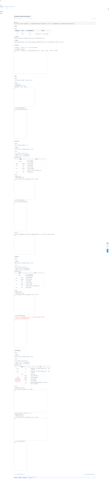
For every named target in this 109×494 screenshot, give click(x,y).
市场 (14, 6)
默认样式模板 (30, 80)
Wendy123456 (19, 18)
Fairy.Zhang (29, 18)
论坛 (8, 6)
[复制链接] (92, 18)
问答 (7, 6)
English (33, 477)
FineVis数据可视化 (48, 23)
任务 (12, 6)
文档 (4, 6)
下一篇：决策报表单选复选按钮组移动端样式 (89, 474)
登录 (108, 8)
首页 (0, 6)
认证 (10, 6)
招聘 (11, 6)
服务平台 (2, 6)
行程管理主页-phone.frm (24, 47)
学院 (5, 6)
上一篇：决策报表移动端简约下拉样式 (20, 474)
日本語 (35, 477)
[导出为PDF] (95, 18)
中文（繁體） (30, 477)
